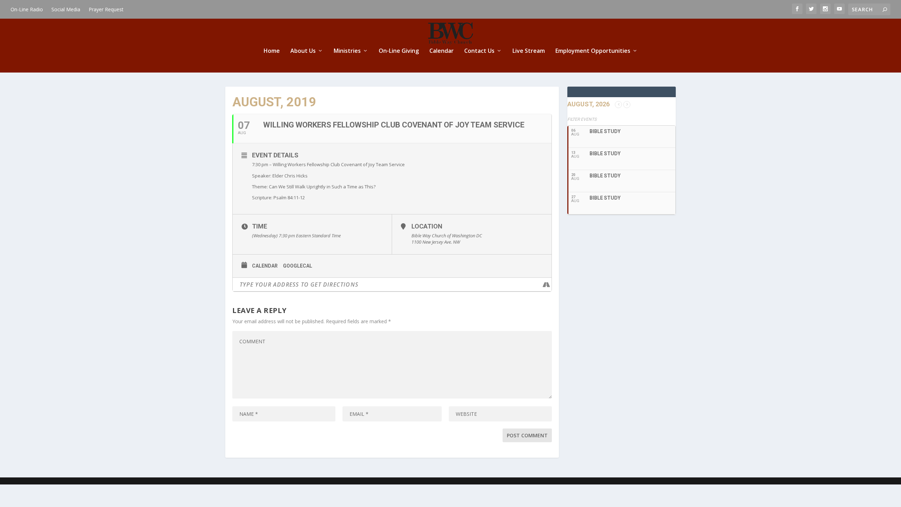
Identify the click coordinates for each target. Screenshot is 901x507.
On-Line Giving (399, 51)
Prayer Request (106, 9)
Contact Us (479, 51)
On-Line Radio (27, 9)
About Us (303, 51)
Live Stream (528, 51)
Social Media (65, 9)
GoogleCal (297, 266)
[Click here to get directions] (546, 284)
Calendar (441, 51)
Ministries (347, 51)
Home (272, 51)
